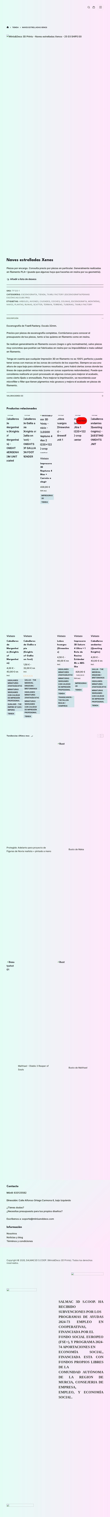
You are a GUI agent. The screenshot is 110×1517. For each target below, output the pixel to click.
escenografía (79, 301)
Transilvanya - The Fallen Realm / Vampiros (65, 701)
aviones (34, 301)
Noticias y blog (15, 1237)
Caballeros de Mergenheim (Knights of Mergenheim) (13, 652)
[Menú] (100, 7)
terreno (57, 304)
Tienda (42, 294)
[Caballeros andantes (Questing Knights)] (97, 523)
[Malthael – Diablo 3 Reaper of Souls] (11, 1068)
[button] (21, 279)
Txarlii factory (83, 304)
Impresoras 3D (47, 496)
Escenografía (29, 294)
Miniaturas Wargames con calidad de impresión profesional (14, 695)
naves (10, 304)
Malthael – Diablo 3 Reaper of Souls (33, 1068)
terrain (48, 304)
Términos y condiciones (20, 1241)
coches (55, 301)
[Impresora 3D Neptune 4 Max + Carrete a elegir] (46, 434)
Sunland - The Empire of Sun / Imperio (15, 707)
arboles (24, 301)
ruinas (28, 304)
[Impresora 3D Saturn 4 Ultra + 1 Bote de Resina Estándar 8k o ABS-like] (80, 523)
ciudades (45, 301)
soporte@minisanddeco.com (38, 1218)
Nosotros (12, 1233)
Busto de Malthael (78, 1067)
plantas (18, 304)
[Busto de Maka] (61, 849)
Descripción (12, 318)
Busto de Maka (76, 849)
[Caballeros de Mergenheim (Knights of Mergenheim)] (13, 523)
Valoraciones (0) (15, 396)
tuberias (68, 304)
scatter (37, 304)
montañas (94, 301)
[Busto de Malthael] (61, 1068)
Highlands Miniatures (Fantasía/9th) (15, 683)
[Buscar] (89, 7)
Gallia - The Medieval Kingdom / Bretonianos (31, 684)
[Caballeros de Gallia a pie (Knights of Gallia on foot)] (29, 523)
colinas (65, 301)
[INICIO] (8, 27)
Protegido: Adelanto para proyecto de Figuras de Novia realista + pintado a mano (29, 849)
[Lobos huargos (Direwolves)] (63, 523)
